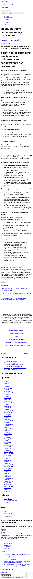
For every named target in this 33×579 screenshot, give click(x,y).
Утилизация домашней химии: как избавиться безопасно (15, 368)
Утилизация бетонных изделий (14, 364)
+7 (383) (7, 4)
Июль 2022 (7, 416)
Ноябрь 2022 (8, 409)
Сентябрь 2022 (9, 412)
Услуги (6, 19)
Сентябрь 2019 (9, 453)
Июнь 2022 (7, 417)
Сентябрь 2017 (9, 486)
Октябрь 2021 (8, 424)
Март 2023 (7, 406)
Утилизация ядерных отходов (13, 363)
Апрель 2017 (8, 491)
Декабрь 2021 (8, 421)
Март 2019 (7, 460)
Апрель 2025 (8, 381)
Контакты (7, 24)
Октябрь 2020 (8, 439)
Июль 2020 (7, 440)
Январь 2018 (8, 479)
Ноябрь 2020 (8, 437)
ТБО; (16, 336)
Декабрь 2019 (8, 448)
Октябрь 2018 (8, 465)
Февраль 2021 (8, 432)
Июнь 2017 (7, 488)
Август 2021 (8, 425)
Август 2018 (8, 468)
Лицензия (7, 21)
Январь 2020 (8, 447)
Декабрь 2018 (8, 463)
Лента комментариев (10, 515)
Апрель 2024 (8, 401)
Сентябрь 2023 (9, 403)
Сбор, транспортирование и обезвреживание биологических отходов (17, 563)
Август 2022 (8, 414)
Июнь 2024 (7, 398)
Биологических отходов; (16, 339)
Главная (6, 16)
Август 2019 (8, 455)
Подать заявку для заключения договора (12, 13)
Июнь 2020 (7, 442)
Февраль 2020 (8, 445)
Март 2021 (7, 430)
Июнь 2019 (7, 458)
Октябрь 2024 (8, 391)
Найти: (3, 353)
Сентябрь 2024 (9, 393)
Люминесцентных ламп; (16, 333)
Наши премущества (10, 500)
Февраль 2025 (8, 385)
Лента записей (8, 513)
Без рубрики (8, 499)
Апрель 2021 (8, 429)
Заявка (3, 530)
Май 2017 (7, 489)
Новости (7, 22)
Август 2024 (8, 394)
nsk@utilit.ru (4, 7)
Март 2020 (7, 443)
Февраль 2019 (8, 461)
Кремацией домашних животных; (16, 342)
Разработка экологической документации (17, 554)
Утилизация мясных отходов (13, 366)
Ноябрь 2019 (8, 450)
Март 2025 (7, 383)
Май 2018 (7, 473)
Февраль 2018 (8, 478)
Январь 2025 (8, 386)
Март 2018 (7, 476)
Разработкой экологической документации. (16, 345)
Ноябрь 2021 (8, 422)
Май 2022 (7, 419)
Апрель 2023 (8, 404)
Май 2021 (7, 427)
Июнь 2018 (7, 471)
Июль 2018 (7, 470)
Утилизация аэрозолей (10, 40)
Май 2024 (7, 399)
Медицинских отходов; (16, 330)
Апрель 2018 (8, 475)
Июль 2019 (7, 457)
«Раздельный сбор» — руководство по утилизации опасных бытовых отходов (13, 298)
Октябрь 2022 (8, 411)
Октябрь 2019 (8, 452)
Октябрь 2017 (8, 484)
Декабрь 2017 (8, 481)
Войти (6, 511)
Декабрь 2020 (8, 435)
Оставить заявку (6, 11)
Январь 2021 (8, 434)
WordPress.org (8, 516)
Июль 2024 (7, 396)
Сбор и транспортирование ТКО (14, 566)
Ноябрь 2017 (8, 483)
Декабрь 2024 (8, 388)
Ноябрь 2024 (8, 389)
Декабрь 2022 (8, 407)
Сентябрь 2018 (9, 466)
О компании (8, 17)
